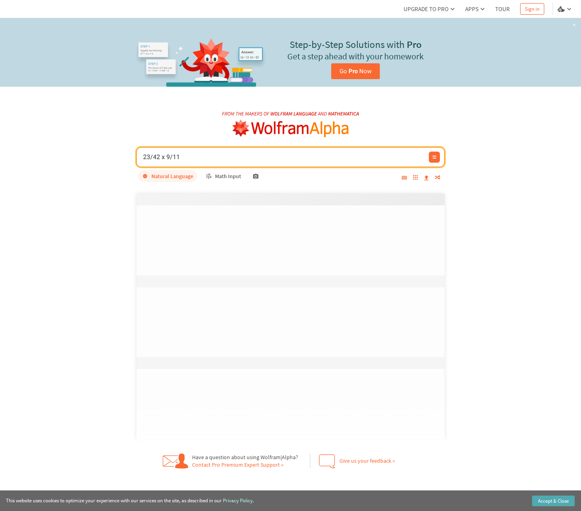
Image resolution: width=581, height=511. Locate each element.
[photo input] (255, 176)
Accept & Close (553, 501)
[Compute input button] (434, 157)
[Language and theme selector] (565, 9)
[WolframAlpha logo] (290, 128)
